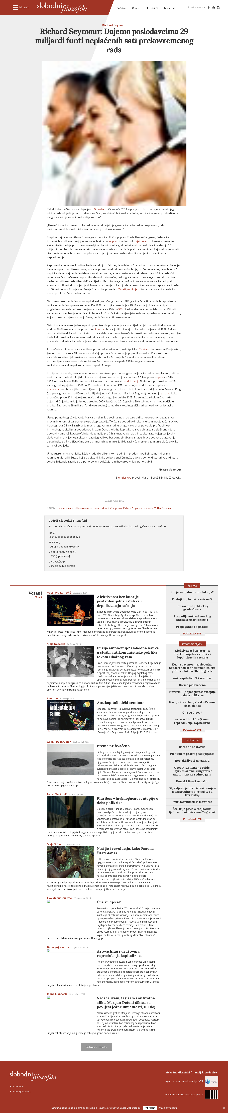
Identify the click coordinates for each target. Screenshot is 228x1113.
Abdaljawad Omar (59, 741)
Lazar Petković (57, 794)
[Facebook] (209, 7)
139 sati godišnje (126, 289)
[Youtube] (213, 7)
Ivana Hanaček (57, 993)
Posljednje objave (192, 644)
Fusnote (192, 585)
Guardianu (100, 209)
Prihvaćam (150, 1107)
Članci (136, 8)
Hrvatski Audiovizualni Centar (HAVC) (183, 1094)
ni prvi (113, 241)
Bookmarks (192, 740)
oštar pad (99, 329)
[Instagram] (218, 7)
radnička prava (113, 508)
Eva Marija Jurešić (59, 898)
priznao (166, 393)
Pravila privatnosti (22, 1091)
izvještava (140, 241)
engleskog (124, 477)
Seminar (52, 698)
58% (121, 309)
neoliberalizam (80, 508)
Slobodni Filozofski (62, 7)
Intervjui (169, 8)
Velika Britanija (162, 508)
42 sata (142, 349)
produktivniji (131, 381)
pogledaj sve (192, 633)
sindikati (148, 508)
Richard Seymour (114, 25)
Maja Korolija (56, 643)
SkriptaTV (152, 8)
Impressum (18, 1086)
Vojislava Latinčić (59, 592)
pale (161, 377)
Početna (121, 8)
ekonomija (65, 508)
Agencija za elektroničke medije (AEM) (184, 1081)
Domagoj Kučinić (58, 947)
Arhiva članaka (96, 1047)
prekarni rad (97, 508)
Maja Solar (54, 844)
